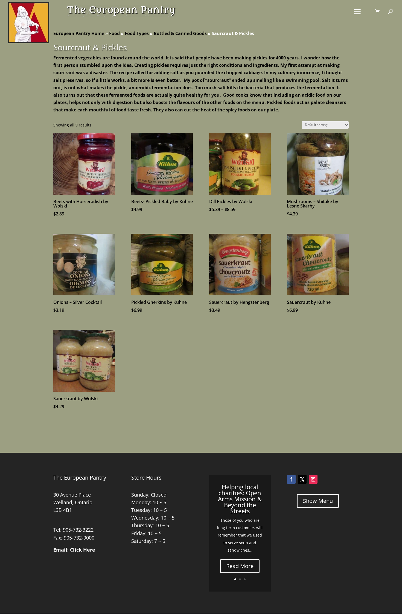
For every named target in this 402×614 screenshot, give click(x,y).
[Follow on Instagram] (313, 479)
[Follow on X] (302, 479)
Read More (240, 566)
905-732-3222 (78, 529)
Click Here (82, 549)
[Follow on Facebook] (291, 479)
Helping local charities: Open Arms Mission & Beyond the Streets (240, 499)
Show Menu (318, 501)
